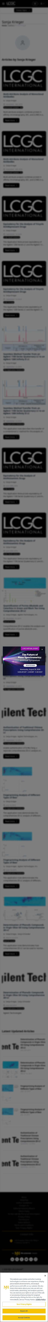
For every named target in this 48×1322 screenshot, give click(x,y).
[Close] (45, 1275)
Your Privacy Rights (24, 1304)
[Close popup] (42, 649)
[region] (24, 1297)
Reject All (24, 1311)
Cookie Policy (41, 1300)
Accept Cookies (24, 1318)
